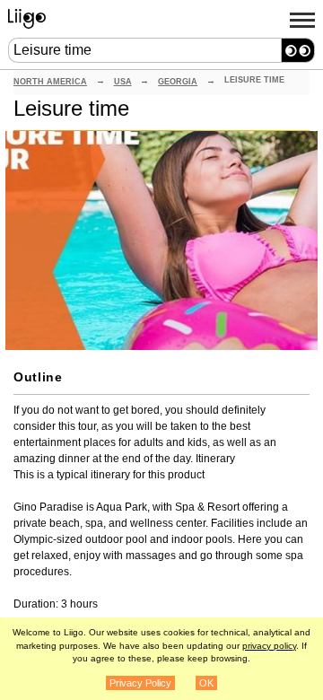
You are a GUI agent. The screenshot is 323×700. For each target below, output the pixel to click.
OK (206, 683)
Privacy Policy (140, 683)
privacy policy (269, 646)
